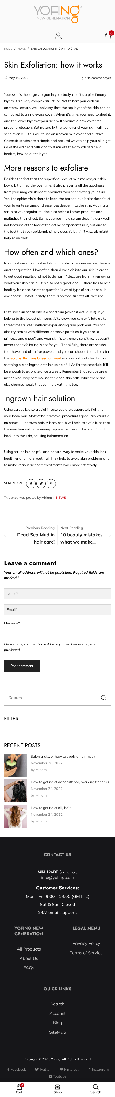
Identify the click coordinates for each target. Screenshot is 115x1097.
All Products (29, 949)
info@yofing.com (57, 877)
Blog (57, 1022)
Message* (12, 623)
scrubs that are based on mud (35, 358)
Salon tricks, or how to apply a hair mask (63, 756)
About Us (29, 958)
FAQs (29, 967)
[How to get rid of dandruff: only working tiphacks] (15, 790)
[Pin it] (51, 483)
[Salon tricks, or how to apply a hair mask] (15, 765)
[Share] (31, 483)
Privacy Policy (86, 943)
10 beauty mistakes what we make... (81, 538)
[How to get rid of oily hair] (15, 816)
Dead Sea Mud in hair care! (36, 538)
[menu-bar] (8, 35)
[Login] (58, 35)
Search (57, 1004)
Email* (12, 609)
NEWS (61, 498)
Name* (12, 593)
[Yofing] (57, 14)
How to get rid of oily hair (51, 808)
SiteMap (57, 1032)
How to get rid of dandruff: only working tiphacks (70, 782)
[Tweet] (41, 483)
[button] (103, 698)
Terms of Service (86, 952)
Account (57, 1013)
